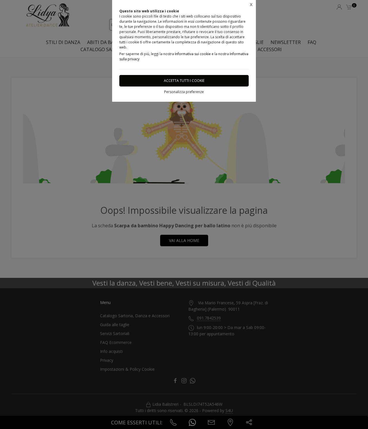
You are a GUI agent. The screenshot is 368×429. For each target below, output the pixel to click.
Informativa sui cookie (193, 53)
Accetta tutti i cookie (184, 80)
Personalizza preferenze (184, 91)
